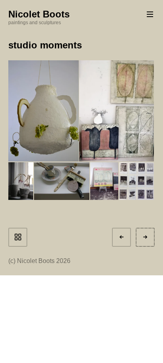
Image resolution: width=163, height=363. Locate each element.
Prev (128, 237)
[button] (43, 111)
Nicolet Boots (39, 14)
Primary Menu (150, 14)
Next (152, 237)
